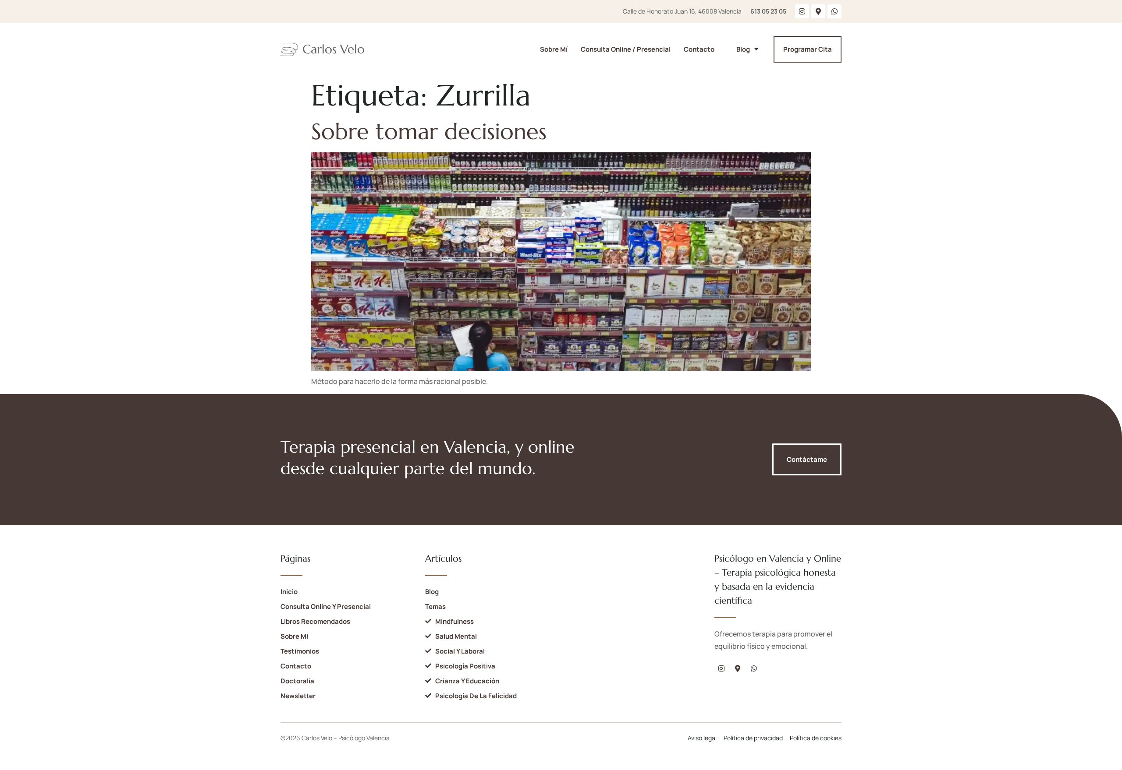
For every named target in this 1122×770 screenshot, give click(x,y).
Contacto (699, 49)
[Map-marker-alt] (818, 11)
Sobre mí (554, 49)
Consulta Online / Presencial (626, 49)
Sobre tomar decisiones (429, 131)
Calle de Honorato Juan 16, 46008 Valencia (682, 11)
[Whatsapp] (834, 11)
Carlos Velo (333, 49)
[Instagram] (802, 11)
